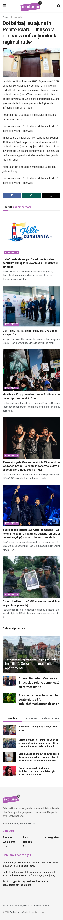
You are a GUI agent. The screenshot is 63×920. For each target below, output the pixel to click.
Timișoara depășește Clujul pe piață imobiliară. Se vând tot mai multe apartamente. (31, 663)
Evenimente (16, 17)
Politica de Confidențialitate (16, 905)
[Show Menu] (4, 6)
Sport (26, 846)
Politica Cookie (41, 905)
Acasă (6, 17)
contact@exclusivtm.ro (22, 823)
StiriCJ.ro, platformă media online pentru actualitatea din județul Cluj (25, 883)
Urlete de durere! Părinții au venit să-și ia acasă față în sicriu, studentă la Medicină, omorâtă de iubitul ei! (38, 743)
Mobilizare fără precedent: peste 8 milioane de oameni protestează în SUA (31, 396)
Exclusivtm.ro (16, 912)
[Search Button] (58, 6)
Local (26, 837)
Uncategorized (51, 837)
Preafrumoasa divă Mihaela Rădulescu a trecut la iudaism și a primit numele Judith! (37, 771)
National (27, 841)
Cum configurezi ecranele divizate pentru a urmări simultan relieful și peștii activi (30, 864)
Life (5, 846)
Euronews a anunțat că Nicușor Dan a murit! (38, 728)
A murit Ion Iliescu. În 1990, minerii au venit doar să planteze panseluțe (31, 603)
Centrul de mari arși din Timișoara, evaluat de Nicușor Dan (30, 332)
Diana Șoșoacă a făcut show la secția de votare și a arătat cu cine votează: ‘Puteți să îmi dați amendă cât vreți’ (38, 757)
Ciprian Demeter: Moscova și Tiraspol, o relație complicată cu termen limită (38, 682)
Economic (8, 837)
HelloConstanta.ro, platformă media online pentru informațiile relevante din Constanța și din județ (30, 263)
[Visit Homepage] (31, 6)
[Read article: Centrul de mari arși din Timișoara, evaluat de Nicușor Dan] (31, 306)
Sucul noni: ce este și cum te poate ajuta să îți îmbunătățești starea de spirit (38, 700)
